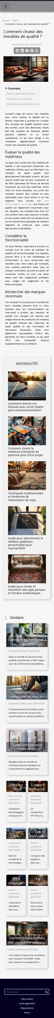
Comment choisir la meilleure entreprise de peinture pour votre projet (25, 451)
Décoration (27, 999)
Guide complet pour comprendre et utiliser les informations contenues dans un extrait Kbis (27, 751)
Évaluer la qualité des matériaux (20, 93)
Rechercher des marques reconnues (23, 104)
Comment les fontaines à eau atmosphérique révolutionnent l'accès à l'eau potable (27, 646)
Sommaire (14, 88)
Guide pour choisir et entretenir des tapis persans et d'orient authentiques (26, 589)
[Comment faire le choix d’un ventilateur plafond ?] (27, 933)
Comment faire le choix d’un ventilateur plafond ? (27, 940)
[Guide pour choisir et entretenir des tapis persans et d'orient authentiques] (27, 568)
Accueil (5, 20)
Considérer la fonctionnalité (19, 99)
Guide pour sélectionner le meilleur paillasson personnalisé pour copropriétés (25, 543)
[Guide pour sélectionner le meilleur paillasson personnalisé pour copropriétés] (27, 520)
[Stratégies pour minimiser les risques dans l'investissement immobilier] (27, 687)
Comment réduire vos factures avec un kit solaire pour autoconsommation (25, 407)
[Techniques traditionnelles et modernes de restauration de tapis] (27, 475)
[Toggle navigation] (6, 6)
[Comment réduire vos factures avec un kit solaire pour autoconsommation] (27, 386)
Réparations (27, 1008)
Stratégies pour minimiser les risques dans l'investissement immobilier (27, 699)
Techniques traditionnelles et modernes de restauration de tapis (25, 496)
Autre (15, 20)
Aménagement (27, 1003)
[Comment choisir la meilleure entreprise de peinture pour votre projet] (27, 430)
